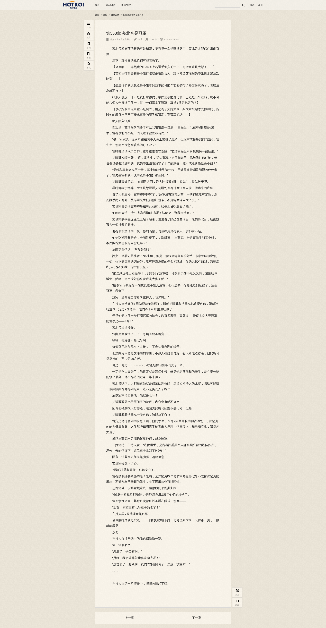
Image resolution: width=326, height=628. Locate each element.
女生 (105, 14)
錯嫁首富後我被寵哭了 (133, 14)
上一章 (129, 617)
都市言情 (115, 14)
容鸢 (138, 39)
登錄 (252, 5)
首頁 (97, 5)
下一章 (196, 617)
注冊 (260, 5)
